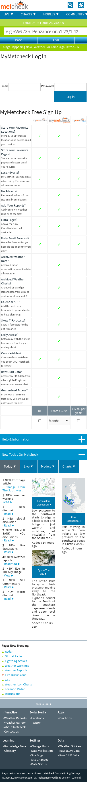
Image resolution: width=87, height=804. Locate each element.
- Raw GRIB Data (68, 755)
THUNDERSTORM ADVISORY (43, 22)
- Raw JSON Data (69, 751)
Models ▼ (48, 466)
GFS (7, 680)
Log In (70, 96)
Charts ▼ (69, 466)
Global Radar (13, 656)
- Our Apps (65, 718)
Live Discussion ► (74, 518)
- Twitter (35, 722)
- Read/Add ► (11, 564)
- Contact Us (11, 731)
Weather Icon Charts (18, 684)
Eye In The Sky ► (44, 571)
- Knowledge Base (14, 746)
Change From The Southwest (13, 488)
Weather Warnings (17, 666)
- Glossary (9, 751)
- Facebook (37, 718)
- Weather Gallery (14, 722)
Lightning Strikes (16, 661)
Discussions (12, 694)
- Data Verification (41, 751)
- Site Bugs (36, 755)
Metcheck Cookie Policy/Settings (62, 773)
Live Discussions (15, 675)
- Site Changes (39, 760)
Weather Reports (16, 670)
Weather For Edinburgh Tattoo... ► (57, 47)
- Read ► (8, 514)
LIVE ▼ (9, 14)
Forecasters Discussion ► (44, 502)
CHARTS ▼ (28, 14)
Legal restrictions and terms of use (21, 773)
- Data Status (38, 764)
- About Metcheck (14, 727)
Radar (9, 651)
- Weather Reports (15, 718)
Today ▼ (10, 466)
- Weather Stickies (69, 746)
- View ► (8, 575)
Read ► (7, 502)
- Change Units (39, 746)
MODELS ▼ (51, 14)
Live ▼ (28, 466)
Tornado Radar (15, 689)
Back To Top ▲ (43, 704)
